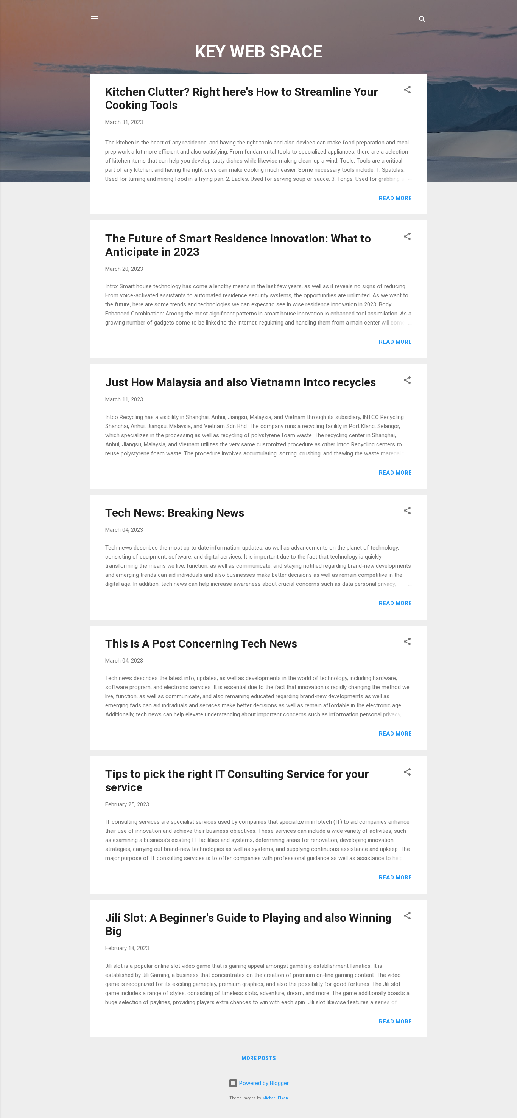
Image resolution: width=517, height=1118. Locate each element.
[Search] (422, 20)
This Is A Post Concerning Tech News (201, 643)
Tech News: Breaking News (174, 512)
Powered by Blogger (263, 1083)
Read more (395, 198)
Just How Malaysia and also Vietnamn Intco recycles (240, 382)
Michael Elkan (275, 1098)
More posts (258, 1058)
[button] (407, 91)
